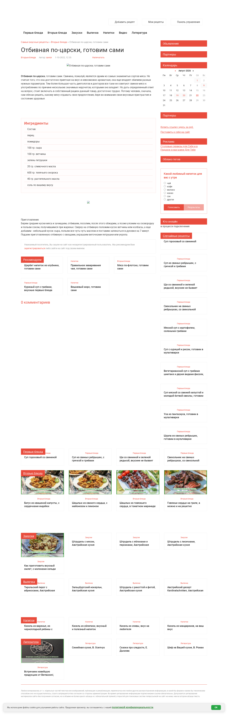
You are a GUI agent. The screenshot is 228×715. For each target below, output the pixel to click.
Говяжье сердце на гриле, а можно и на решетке (183, 504)
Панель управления (188, 22)
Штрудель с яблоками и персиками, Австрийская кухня (134, 543)
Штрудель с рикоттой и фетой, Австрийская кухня (137, 589)
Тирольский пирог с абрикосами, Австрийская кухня (39, 589)
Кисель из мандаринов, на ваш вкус (185, 627)
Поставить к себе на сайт (175, 132)
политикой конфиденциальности (132, 707)
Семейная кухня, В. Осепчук (88, 647)
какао (170, 192)
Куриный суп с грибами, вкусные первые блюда (38, 288)
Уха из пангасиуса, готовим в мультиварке (181, 415)
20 (184, 95)
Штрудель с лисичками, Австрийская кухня (181, 543)
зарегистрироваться (34, 248)
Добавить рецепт (125, 22)
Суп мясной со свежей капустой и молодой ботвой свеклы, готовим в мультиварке (183, 394)
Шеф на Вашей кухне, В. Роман (185, 647)
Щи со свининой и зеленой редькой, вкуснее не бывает (180, 286)
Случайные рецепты (176, 236)
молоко (171, 189)
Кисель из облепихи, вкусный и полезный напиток (89, 627)
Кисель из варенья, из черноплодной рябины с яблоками (38, 627)
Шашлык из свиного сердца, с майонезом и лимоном (89, 504)
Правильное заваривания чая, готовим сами (86, 267)
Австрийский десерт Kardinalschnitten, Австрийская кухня (185, 589)
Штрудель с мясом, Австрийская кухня (83, 543)
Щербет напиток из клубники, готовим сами (41, 267)
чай (169, 183)
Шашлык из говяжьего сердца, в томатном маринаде (138, 504)
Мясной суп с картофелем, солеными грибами (179, 329)
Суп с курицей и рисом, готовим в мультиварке (183, 351)
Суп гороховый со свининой (180, 241)
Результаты (194, 207)
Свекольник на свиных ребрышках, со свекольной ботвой (180, 308)
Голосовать (174, 207)
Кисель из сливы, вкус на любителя (134, 627)
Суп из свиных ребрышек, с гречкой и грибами (180, 264)
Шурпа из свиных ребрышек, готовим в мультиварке (181, 437)
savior (49, 57)
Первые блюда (33, 32)
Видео (123, 32)
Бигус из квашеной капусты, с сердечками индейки (41, 504)
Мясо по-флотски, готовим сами (133, 267)
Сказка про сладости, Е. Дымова (134, 649)
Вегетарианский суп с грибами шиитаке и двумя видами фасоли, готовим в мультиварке (184, 372)
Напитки (108, 32)
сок (169, 196)
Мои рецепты (156, 22)
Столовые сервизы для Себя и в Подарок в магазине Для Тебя (179, 148)
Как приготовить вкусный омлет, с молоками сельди (40, 567)
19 (177, 95)
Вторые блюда (57, 32)
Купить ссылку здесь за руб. (177, 127)
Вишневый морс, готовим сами (86, 288)
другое (170, 199)
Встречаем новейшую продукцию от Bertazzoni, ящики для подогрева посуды (41, 673)
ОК (216, 707)
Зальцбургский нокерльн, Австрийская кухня (87, 589)
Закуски (77, 32)
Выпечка (92, 32)
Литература (139, 32)
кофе (169, 186)
